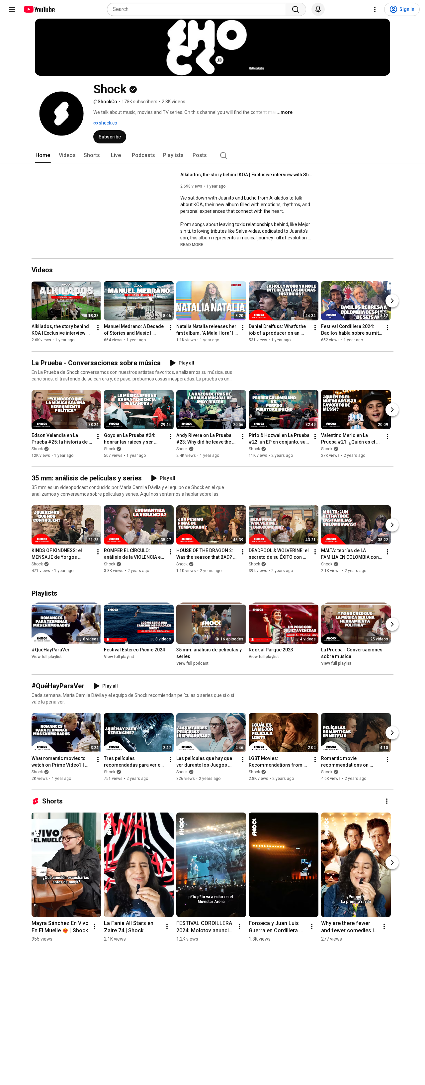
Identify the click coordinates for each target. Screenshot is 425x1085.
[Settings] (375, 9)
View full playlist (47, 656)
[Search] (295, 9)
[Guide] (12, 9)
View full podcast (192, 663)
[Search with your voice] (318, 9)
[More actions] (98, 328)
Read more (191, 244)
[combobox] (198, 9)
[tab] (43, 155)
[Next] (392, 301)
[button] (191, 244)
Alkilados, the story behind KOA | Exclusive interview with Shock (246, 174)
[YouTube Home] (39, 9)
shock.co (107, 122)
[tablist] (212, 155)
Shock (37, 449)
